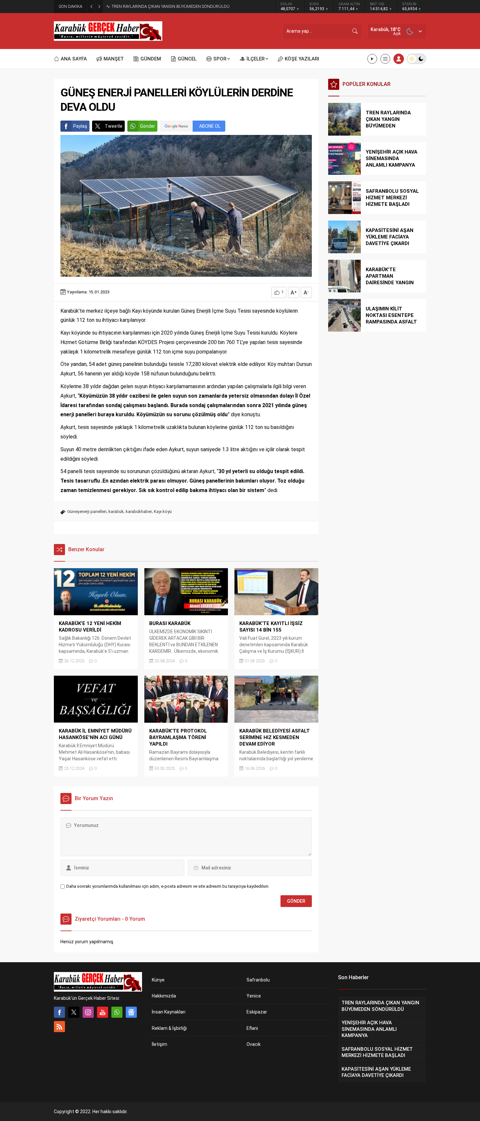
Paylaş (80, 126)
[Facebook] (59, 1012)
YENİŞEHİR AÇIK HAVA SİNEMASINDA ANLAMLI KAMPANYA (166, 6)
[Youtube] (102, 1012)
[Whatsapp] (116, 1012)
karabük (116, 511)
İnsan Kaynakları (168, 1011)
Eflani (252, 1028)
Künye (158, 979)
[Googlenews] (131, 1012)
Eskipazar (257, 1011)
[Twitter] (73, 1012)
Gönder (147, 126)
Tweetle (113, 126)
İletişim (159, 1044)
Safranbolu (258, 979)
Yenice (254, 995)
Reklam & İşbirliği (169, 1028)
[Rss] (59, 1026)
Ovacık (254, 1044)
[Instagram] (88, 1012)
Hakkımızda (164, 995)
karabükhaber (139, 511)
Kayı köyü (163, 511)
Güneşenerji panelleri (86, 511)
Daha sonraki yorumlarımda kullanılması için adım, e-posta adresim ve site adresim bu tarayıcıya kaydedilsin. (167, 886)
